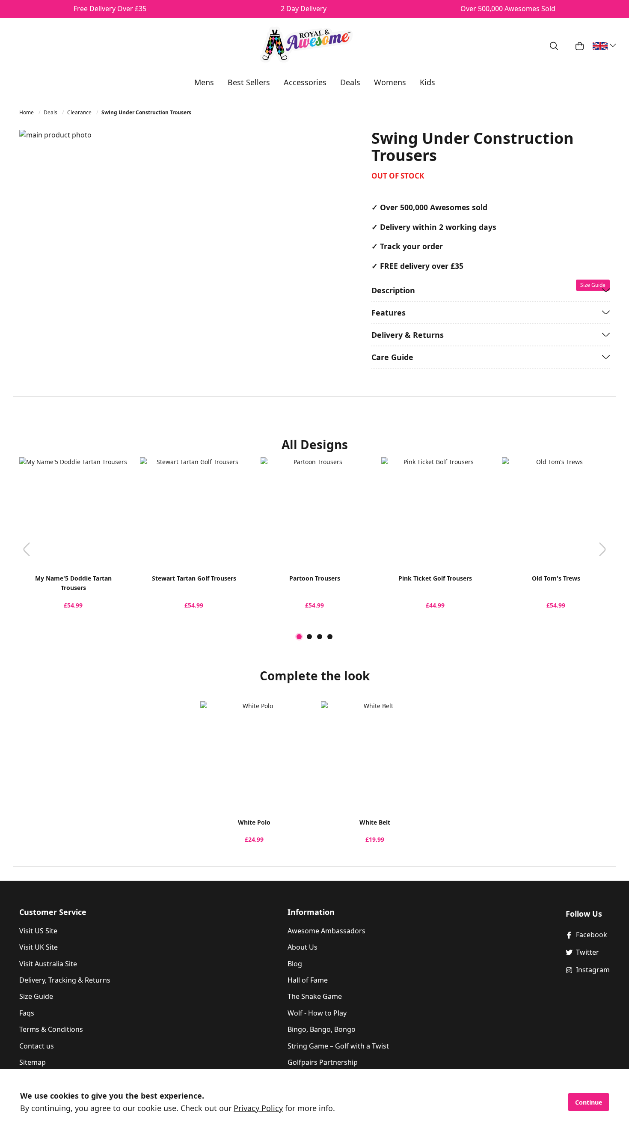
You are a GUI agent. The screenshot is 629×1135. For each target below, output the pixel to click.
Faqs (26, 1013)
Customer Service (52, 912)
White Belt (374, 822)
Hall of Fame (308, 980)
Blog (295, 963)
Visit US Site (38, 930)
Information (311, 912)
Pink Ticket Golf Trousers (435, 578)
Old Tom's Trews (556, 578)
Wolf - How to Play (317, 1013)
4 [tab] (329, 636)
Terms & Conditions (51, 1029)
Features (388, 312)
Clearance (80, 112)
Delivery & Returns (407, 335)
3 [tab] (319, 636)
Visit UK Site (38, 947)
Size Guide (36, 996)
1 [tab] (299, 636)
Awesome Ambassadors (326, 930)
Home (27, 112)
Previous (26, 549)
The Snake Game (315, 996)
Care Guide (392, 357)
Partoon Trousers (314, 578)
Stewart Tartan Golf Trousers (194, 578)
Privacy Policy (258, 1108)
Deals (51, 112)
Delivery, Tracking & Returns (64, 980)
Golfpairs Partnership (323, 1062)
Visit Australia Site (48, 963)
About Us (302, 947)
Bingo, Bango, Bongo (322, 1029)
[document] (314, 1102)
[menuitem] (204, 82)
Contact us (36, 1046)
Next (602, 549)
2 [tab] (309, 636)
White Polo (254, 822)
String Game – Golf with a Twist (338, 1046)
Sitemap (32, 1062)
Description (393, 290)
